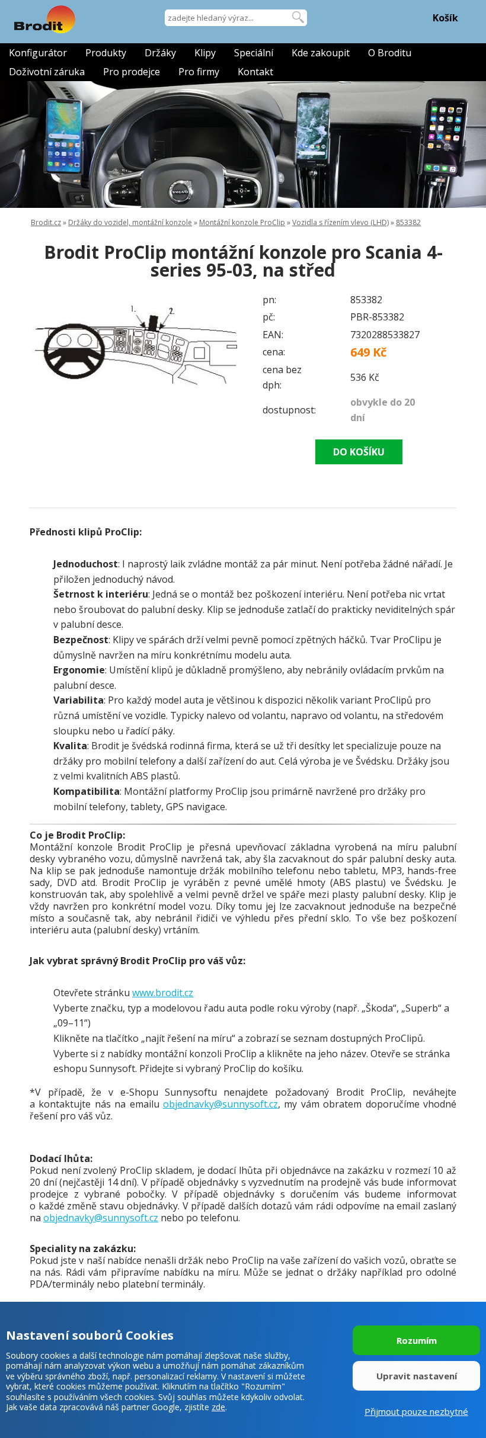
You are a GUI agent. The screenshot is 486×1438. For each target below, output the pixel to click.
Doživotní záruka (47, 71)
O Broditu (389, 52)
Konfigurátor (38, 52)
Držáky (160, 52)
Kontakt (255, 71)
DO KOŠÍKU (359, 451)
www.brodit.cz (162, 992)
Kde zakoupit (321, 52)
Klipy (205, 52)
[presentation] (53, 345)
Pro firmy (198, 71)
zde (218, 1407)
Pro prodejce (131, 71)
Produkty (105, 52)
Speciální (253, 52)
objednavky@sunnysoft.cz (220, 1103)
